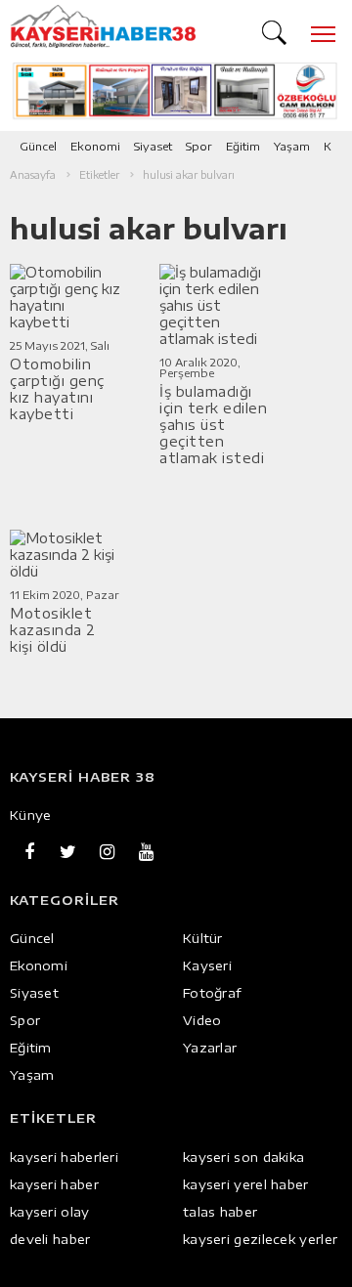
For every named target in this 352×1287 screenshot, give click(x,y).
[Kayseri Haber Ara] (276, 30)
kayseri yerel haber (246, 1184)
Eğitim (243, 146)
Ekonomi (95, 146)
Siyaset (153, 146)
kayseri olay (50, 1212)
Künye (31, 815)
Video (202, 1020)
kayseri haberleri (64, 1157)
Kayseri (207, 965)
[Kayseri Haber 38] (103, 26)
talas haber (220, 1212)
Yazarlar (210, 1047)
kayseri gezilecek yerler (260, 1239)
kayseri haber (54, 1184)
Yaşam (292, 146)
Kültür (203, 938)
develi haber (50, 1239)
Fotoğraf (212, 993)
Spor (199, 146)
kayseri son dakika (243, 1157)
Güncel (38, 146)
